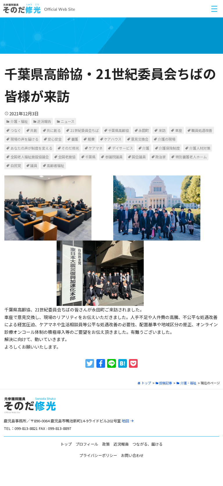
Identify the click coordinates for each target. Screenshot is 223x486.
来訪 (162, 130)
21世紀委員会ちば (84, 130)
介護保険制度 (169, 148)
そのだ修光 (70, 148)
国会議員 (139, 156)
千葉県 (90, 156)
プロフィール (86, 444)
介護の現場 (166, 139)
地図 (125, 421)
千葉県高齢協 (118, 130)
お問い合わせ (132, 455)
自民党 (15, 165)
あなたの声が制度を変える (31, 148)
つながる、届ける (147, 444)
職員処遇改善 (201, 130)
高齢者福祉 (55, 165)
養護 (74, 139)
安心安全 (55, 139)
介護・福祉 (19, 121)
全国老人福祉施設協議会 (29, 156)
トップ (146, 383)
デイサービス (122, 148)
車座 (178, 130)
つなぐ (15, 130)
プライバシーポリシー (98, 455)
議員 (33, 165)
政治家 (160, 156)
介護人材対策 (199, 148)
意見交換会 (139, 139)
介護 (145, 148)
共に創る (54, 130)
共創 (33, 130)
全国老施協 (66, 156)
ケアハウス (112, 139)
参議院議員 (114, 156)
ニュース (67, 121)
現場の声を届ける (24, 139)
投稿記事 (165, 383)
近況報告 (44, 121)
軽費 (91, 139)
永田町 (144, 130)
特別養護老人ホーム (191, 156)
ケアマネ (95, 148)
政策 (106, 444)
